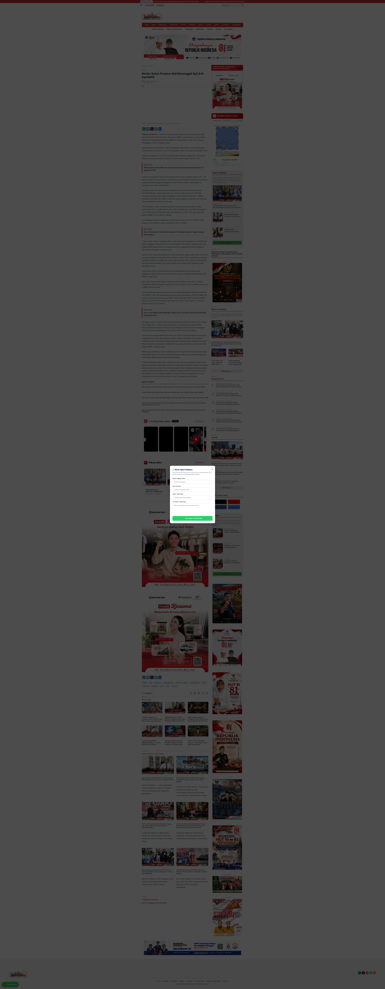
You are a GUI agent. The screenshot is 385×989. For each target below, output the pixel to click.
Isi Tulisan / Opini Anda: (179, 501)
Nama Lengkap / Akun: (178, 478)
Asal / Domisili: (176, 486)
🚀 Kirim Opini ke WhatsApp (192, 518)
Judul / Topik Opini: (177, 494)
